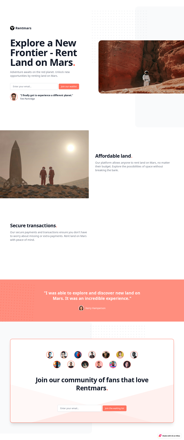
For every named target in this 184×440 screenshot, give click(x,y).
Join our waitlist (69, 86)
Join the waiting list (114, 408)
